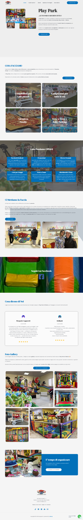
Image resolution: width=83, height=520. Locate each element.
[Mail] (47, 509)
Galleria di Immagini (47, 2)
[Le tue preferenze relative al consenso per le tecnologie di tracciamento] (81, 518)
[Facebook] (38, 509)
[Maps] (44, 509)
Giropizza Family (23, 120)
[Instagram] (41, 509)
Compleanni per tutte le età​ (59, 95)
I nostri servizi (31, 2)
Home (24, 2)
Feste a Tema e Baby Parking (59, 120)
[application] (35, 3)
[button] (72, 2)
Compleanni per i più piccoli (23, 95)
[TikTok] (35, 509)
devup (51, 516)
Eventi (39, 2)
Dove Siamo (57, 2)
